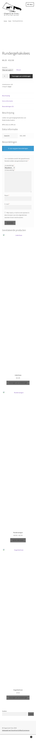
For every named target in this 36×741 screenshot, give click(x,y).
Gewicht (4, 67)
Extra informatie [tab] (7, 101)
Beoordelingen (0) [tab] (8, 106)
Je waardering (9, 165)
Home (5, 21)
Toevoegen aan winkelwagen (21, 76)
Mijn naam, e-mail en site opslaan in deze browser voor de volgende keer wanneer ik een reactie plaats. (17, 215)
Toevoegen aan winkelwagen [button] (18, 383)
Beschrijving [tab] (6, 96)
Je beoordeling (10, 170)
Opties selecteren (18, 540)
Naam (7, 195)
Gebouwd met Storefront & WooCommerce (15, 730)
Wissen (18, 70)
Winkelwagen (27, 736)
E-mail (7, 204)
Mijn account (6, 738)
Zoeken (4, 711)
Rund (9, 21)
